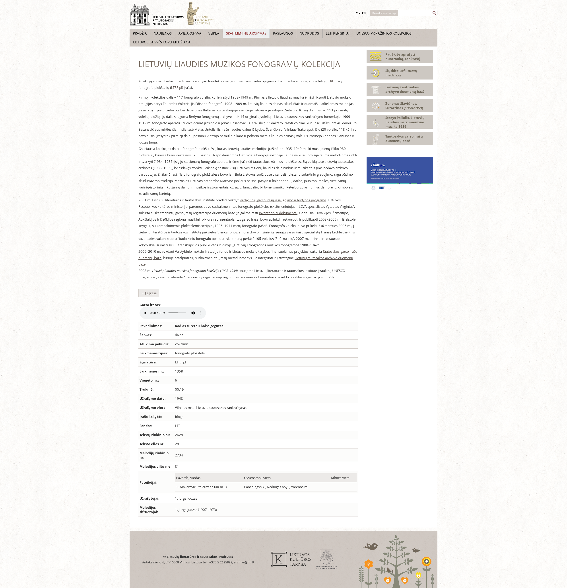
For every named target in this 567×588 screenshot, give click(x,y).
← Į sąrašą (149, 293)
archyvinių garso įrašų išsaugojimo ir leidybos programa (283, 200)
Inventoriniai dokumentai (278, 213)
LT (356, 13)
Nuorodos (309, 33)
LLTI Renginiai (338, 33)
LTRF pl (176, 87)
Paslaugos (283, 33)
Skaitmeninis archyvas (246, 33)
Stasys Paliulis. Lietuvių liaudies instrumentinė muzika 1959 (405, 122)
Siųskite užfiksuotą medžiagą (401, 72)
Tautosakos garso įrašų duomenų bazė (404, 138)
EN (364, 13)
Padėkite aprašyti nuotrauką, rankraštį (402, 56)
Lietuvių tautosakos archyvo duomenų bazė (405, 89)
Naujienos (163, 33)
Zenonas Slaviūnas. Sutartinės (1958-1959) (404, 105)
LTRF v (331, 81)
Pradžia (140, 33)
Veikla (213, 33)
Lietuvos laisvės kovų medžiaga (161, 42)
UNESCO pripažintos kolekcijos (384, 33)
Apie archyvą (190, 33)
